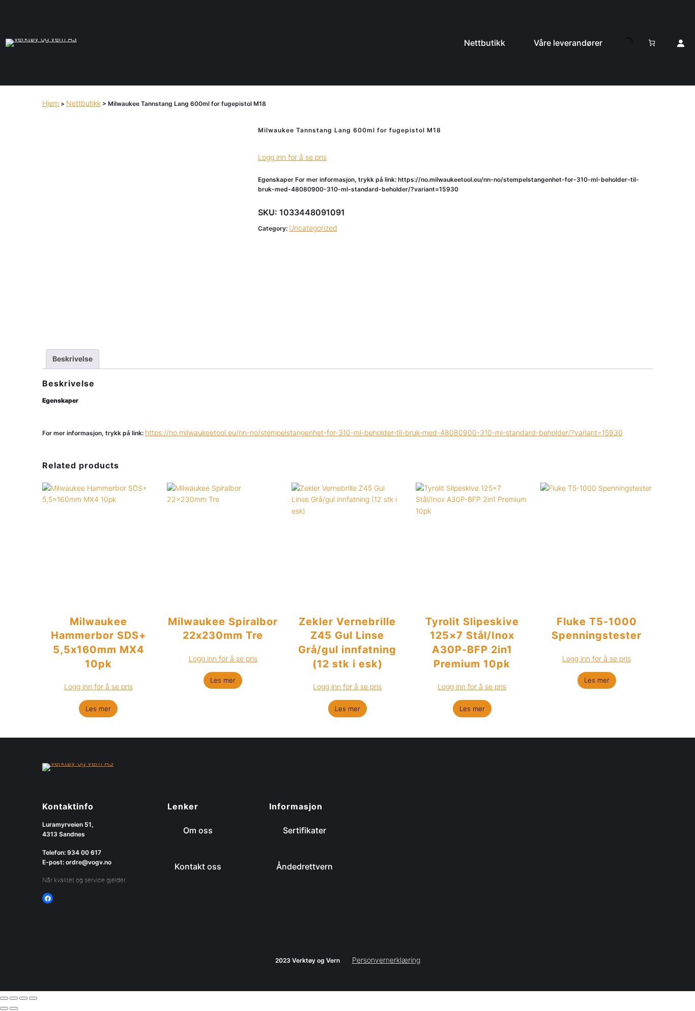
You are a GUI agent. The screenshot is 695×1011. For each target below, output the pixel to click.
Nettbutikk (83, 103)
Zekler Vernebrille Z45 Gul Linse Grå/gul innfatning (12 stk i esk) (347, 642)
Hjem (50, 103)
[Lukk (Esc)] (33, 998)
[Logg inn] (680, 42)
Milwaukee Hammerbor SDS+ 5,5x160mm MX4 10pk (98, 642)
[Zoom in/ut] (4, 998)
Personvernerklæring (386, 960)
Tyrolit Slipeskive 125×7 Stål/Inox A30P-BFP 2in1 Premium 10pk (472, 642)
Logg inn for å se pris (292, 157)
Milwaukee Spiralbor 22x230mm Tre (223, 628)
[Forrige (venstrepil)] (4, 1008)
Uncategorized (313, 227)
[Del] (23, 998)
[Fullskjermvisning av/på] (14, 998)
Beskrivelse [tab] (72, 358)
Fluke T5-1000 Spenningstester (597, 628)
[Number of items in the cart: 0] (652, 43)
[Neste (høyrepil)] (14, 1008)
